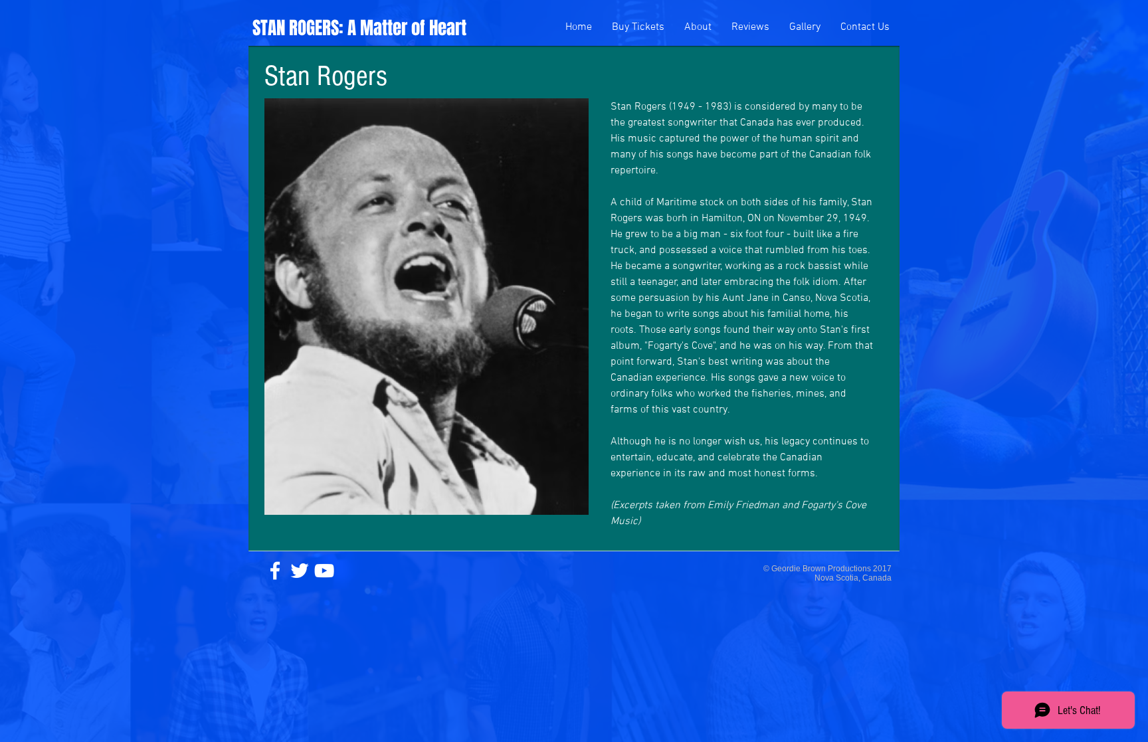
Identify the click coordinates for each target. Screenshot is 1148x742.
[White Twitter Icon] (300, 571)
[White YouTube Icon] (324, 571)
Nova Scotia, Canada (853, 578)
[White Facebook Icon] (275, 571)
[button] (697, 28)
